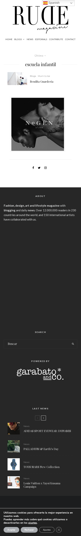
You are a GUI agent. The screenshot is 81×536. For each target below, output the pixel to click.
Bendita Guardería (41, 81)
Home (8, 39)
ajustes (32, 523)
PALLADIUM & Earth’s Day (41, 449)
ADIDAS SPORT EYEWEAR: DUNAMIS (47, 431)
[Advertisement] (40, 274)
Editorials (41, 39)
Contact (70, 39)
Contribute (56, 39)
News (30, 39)
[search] (73, 343)
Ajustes (47, 529)
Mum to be (44, 76)
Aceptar (11, 529)
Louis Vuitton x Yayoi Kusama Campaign (42, 484)
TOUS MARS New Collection (42, 467)
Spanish (54, 2)
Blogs (18, 39)
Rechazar (29, 529)
